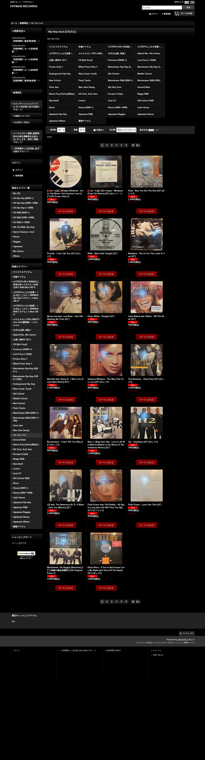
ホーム (17, 650)
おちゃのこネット (186, 639)
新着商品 (17, 92)
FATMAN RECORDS (23, 6)
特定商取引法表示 (114, 650)
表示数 (53, 130)
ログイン (154, 14)
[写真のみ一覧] (152, 130)
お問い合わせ (158, 655)
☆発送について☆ (21, 116)
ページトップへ (188, 633)
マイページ (157, 650)
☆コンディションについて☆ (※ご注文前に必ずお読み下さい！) (26, 106)
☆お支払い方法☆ (21, 122)
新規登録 (167, 14)
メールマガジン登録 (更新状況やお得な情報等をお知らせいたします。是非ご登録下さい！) (26, 137)
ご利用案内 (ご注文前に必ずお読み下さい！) (26, 150)
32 (133, 145)
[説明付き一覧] (159, 130)
